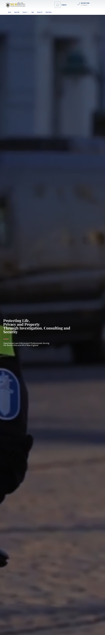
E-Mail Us (64, 5)
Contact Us (39, 12)
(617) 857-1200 (85, 3)
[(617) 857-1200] (78, 3)
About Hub (16, 12)
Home (9, 12)
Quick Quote (49, 12)
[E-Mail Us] (57, 5)
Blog (33, 12)
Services (25, 12)
